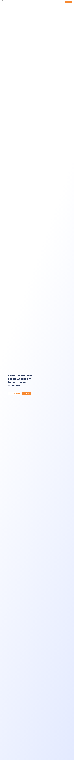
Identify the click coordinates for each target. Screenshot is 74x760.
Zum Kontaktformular (14, 393)
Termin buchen (69, 1)
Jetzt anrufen (26, 393)
